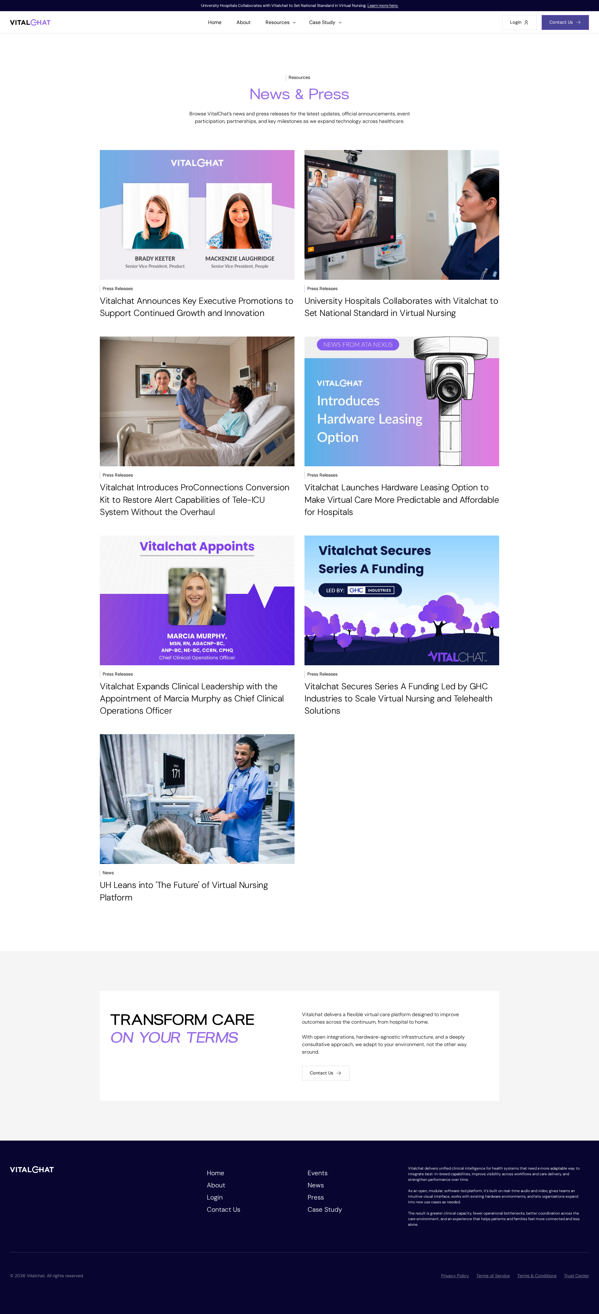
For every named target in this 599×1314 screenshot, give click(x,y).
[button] (280, 22)
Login (215, 1197)
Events (318, 1173)
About (216, 1185)
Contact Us (223, 1209)
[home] (30, 22)
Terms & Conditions (537, 1275)
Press (316, 1197)
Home (215, 1173)
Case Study (325, 1209)
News (316, 1185)
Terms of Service (493, 1275)
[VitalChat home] (32, 1169)
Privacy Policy (455, 1275)
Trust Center (576, 1275)
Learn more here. (383, 5)
